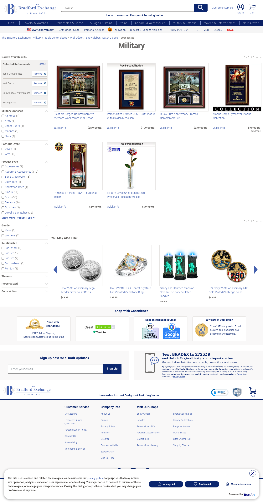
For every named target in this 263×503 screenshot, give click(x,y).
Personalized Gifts (146, 426)
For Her (9, 253)
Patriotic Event (11, 144)
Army (8, 121)
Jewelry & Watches (35, 23)
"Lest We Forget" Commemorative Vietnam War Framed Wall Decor (74, 116)
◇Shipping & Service (74, 448)
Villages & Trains (101, 23)
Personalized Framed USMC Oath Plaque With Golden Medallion (131, 116)
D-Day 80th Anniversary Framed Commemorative (179, 116)
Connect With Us (109, 445)
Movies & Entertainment (219, 23)
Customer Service (222, 8)
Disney (218, 30)
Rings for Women (182, 426)
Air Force (10, 115)
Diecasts (10, 202)
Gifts (11, 23)
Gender (6, 225)
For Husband (12, 263)
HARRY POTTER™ (178, 30)
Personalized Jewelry (147, 445)
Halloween (119, 30)
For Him (9, 258)
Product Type (10, 161)
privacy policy (95, 478)
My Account (70, 413)
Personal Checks (94, 30)
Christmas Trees (14, 187)
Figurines (10, 207)
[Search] (200, 8)
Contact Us (70, 435)
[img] (252, 390)
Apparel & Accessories (150, 23)
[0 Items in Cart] (252, 7)
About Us (105, 413)
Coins (123, 23)
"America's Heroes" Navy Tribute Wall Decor (75, 195)
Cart (252, 12)
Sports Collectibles (182, 413)
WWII (8, 154)
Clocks (9, 192)
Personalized (10, 283)
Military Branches (12, 111)
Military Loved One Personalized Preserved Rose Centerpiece (126, 195)
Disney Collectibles (183, 420)
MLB (206, 30)
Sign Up (112, 369)
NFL (195, 30)
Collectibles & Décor (69, 23)
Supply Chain (107, 451)
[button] (220, 392)
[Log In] (240, 7)
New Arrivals (251, 23)
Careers (104, 420)
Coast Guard (12, 126)
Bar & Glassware (15, 176)
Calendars (11, 182)
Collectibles (143, 438)
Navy (8, 136)
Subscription (9, 291)
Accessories (12, 166)
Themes (7, 276)
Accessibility (70, 442)
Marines (9, 131)
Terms (239, 373)
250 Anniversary (43, 30)
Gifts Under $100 (69, 30)
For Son (9, 268)
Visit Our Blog (108, 457)
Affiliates (105, 432)
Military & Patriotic (184, 23)
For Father (11, 248)
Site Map (105, 438)
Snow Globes (143, 413)
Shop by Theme (181, 445)
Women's (10, 235)
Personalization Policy (75, 429)
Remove (38, 73)
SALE (230, 30)
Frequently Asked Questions (73, 421)
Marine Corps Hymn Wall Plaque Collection (232, 116)
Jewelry (141, 420)
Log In (240, 12)
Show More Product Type (17, 218)
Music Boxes (179, 432)
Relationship (9, 243)
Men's (8, 230)
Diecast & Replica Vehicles (146, 30)
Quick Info (60, 128)
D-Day (8, 148)
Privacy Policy (179, 376)
